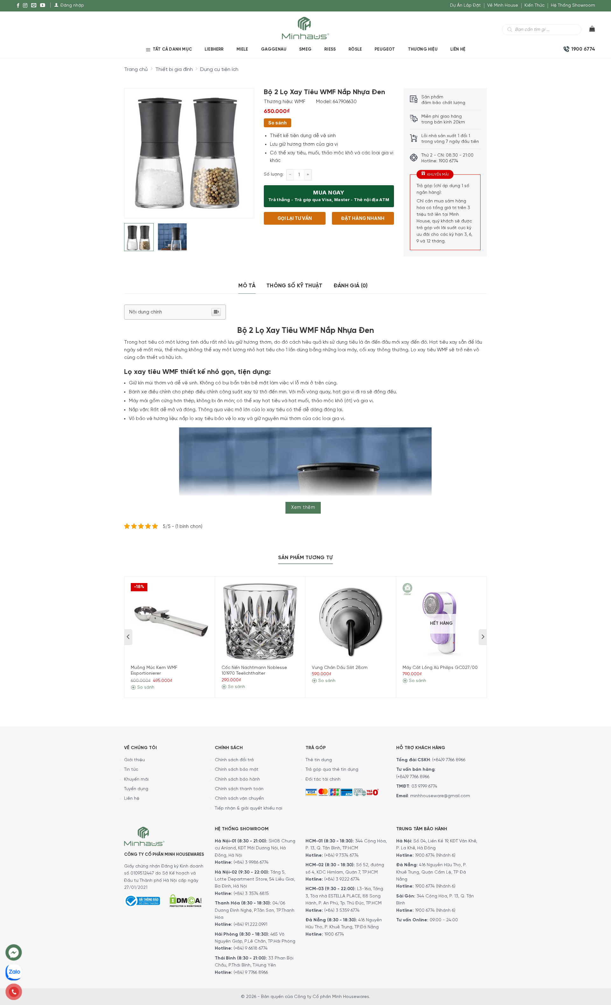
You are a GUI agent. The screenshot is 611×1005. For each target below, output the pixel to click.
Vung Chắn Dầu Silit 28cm (340, 667)
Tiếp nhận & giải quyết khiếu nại (248, 808)
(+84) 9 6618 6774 (251, 948)
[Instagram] (25, 5)
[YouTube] (42, 5)
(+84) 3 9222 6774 (342, 879)
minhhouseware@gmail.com (440, 796)
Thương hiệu (423, 49)
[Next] (243, 148)
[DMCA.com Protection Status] (185, 900)
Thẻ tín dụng (319, 760)
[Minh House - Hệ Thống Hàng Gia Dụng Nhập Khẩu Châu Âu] (305, 27)
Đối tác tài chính (323, 779)
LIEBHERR (214, 49)
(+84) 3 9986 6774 (251, 862)
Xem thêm (303, 507)
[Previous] (135, 148)
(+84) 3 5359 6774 (342, 910)
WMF (299, 101)
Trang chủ (136, 69)
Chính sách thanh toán (239, 789)
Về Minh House (502, 5)
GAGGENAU (274, 49)
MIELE (242, 49)
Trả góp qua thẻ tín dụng (332, 769)
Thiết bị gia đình (174, 69)
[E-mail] (33, 5)
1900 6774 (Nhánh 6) (434, 855)
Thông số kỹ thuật (294, 286)
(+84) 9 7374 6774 (341, 855)
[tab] (247, 285)
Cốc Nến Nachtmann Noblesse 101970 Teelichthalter (254, 670)
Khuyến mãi (136, 779)
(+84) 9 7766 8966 (251, 972)
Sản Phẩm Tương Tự (305, 557)
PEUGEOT (385, 49)
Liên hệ (457, 49)
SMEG (305, 49)
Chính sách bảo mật (236, 769)
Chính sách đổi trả (234, 760)
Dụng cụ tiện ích (219, 69)
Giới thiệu (134, 760)
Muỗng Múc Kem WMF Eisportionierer (154, 670)
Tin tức (131, 769)
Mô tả (247, 286)
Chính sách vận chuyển (239, 798)
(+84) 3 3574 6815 (251, 893)
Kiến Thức (534, 5)
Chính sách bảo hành (237, 779)
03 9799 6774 (424, 786)
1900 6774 (334, 934)
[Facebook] (18, 5)
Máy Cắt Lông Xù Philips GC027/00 (440, 667)
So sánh (277, 122)
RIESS (330, 49)
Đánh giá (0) (351, 286)
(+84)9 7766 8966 (448, 760)
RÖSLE (355, 49)
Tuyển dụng (136, 789)
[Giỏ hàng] (588, 30)
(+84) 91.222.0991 (250, 924)
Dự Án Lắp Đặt (465, 5)
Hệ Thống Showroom (573, 5)
